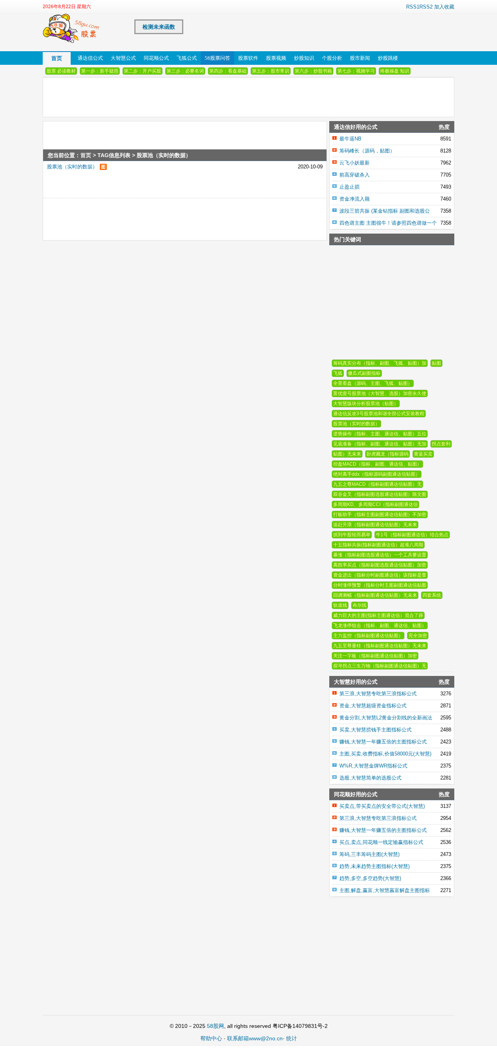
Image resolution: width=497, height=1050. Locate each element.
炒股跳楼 (388, 58)
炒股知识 (304, 58)
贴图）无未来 (347, 454)
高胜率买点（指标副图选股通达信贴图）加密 (379, 565)
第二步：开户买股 (142, 71)
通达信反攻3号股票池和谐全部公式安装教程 (378, 413)
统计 (291, 1038)
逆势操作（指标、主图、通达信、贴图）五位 (379, 434)
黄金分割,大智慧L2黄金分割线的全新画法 (385, 718)
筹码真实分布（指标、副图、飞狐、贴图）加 (379, 363)
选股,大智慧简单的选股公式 (370, 778)
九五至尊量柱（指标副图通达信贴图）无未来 (379, 645)
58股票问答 (217, 58)
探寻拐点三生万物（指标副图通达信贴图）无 (379, 666)
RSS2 (426, 7)
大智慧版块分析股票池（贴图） (365, 403)
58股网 (215, 1026)
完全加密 (417, 635)
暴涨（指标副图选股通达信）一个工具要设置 (379, 555)
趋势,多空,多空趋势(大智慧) (370, 878)
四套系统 (431, 595)
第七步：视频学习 (356, 71)
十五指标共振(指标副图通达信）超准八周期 (378, 545)
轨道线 (340, 605)
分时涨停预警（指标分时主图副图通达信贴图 (379, 585)
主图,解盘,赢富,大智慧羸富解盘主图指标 (384, 890)
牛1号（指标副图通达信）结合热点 (412, 534)
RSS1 (412, 7)
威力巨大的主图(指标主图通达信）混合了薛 (378, 615)
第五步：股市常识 (270, 71)
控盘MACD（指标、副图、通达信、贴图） (377, 464)
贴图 (436, 363)
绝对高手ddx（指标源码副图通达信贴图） (376, 474)
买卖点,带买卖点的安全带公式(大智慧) (382, 806)
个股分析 (332, 58)
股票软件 (248, 58)
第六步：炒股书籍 (313, 71)
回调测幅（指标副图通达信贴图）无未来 (375, 595)
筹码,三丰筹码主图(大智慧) (369, 854)
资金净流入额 (354, 199)
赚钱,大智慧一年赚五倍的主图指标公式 (383, 742)
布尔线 (360, 605)
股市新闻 (360, 58)
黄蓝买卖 (423, 454)
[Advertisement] (165, 215)
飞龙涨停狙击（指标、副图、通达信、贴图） (379, 625)
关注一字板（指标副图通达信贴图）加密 (375, 655)
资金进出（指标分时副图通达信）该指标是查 (379, 575)
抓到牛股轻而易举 (351, 534)
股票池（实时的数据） (72, 167)
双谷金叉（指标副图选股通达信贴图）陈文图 (379, 494)
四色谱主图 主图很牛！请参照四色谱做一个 (388, 223)
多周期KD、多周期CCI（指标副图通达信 (375, 504)
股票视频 (276, 58)
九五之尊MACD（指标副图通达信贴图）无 (377, 484)
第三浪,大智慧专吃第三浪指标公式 (378, 694)
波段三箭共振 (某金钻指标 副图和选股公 (384, 211)
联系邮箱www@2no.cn (255, 1038)
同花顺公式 (156, 58)
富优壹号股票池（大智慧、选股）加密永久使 (379, 393)
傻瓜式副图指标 (364, 373)
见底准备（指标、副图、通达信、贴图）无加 (379, 444)
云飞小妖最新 (354, 163)
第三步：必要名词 (185, 71)
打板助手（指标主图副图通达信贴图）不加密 (379, 514)
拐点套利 (441, 444)
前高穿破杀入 (354, 175)
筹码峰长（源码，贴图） (367, 151)
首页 (56, 58)
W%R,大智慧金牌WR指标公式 (373, 766)
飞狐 (337, 373)
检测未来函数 (158, 27)
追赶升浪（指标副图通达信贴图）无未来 (375, 524)
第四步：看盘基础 (228, 71)
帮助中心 (211, 1038)
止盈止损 (349, 187)
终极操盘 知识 (394, 71)
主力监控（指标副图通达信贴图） (368, 635)
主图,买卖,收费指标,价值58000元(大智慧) (385, 754)
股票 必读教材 (61, 71)
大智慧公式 (123, 58)
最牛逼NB (350, 139)
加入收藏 (444, 7)
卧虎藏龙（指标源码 (387, 454)
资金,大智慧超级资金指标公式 (373, 706)
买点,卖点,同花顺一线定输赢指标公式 (381, 842)
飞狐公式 (187, 58)
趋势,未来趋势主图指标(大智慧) (374, 866)
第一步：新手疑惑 (99, 71)
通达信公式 (90, 58)
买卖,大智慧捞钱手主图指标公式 (375, 730)
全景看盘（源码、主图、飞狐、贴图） (372, 383)
